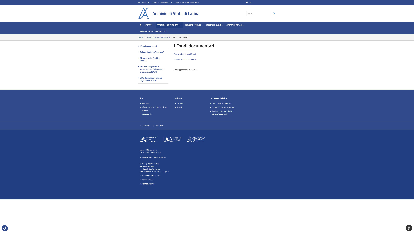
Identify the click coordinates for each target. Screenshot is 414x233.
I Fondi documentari (148, 46)
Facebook (146, 125)
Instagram (159, 125)
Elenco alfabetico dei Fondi (185, 54)
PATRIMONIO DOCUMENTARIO (168, 25)
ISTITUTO (148, 25)
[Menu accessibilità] (5, 228)
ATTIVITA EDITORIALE (234, 25)
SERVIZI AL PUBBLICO (193, 25)
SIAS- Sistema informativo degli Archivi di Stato (151, 79)
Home (141, 37)
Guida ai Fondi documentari (185, 59)
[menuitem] (140, 25)
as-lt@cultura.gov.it (173, 2)
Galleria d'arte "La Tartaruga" (152, 52)
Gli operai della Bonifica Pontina (150, 59)
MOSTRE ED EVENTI (213, 25)
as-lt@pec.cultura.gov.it (150, 2)
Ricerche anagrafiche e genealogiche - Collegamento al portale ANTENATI (152, 69)
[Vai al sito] (148, 140)
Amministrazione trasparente (153, 31)
